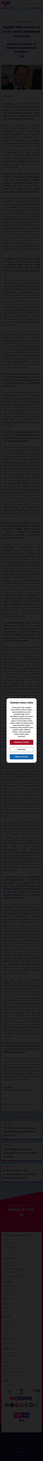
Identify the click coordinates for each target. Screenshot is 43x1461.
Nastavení (21, 749)
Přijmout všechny (21, 757)
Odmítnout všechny (21, 742)
